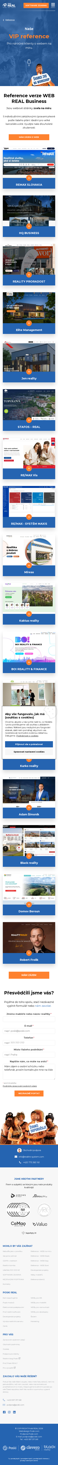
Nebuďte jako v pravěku (12, 1251)
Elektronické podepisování (13, 1307)
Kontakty (6, 1284)
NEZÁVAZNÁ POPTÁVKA (13, 1279)
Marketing (35, 1321)
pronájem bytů (26, 1458)
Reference (10, 20)
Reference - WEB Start (40, 1265)
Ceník (5, 1326)
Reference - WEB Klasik (40, 1256)
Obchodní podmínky (11, 1344)
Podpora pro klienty (11, 1354)
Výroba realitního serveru (13, 1321)
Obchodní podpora (32, 1150)
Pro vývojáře (8, 1368)
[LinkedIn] (14, 1412)
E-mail (28, 1026)
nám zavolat (43, 1005)
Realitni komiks (9, 1265)
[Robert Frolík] (29, 937)
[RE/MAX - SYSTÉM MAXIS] (29, 501)
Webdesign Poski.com (29, 1431)
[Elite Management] (29, 307)
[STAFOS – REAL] (29, 404)
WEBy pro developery (39, 1312)
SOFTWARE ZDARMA (12, 1275)
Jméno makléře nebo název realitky (28, 1014)
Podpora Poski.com (29, 1434)
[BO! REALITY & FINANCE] (29, 646)
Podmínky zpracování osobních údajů (20, 1086)
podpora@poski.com (15, 1405)
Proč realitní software (11, 1312)
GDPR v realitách (10, 1261)
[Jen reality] (29, 356)
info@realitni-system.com (31, 1157)
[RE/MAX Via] (29, 452)
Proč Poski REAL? (10, 1363)
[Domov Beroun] (29, 889)
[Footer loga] (9, 1448)
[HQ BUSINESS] (29, 210)
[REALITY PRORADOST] (29, 259)
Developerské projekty (40, 1270)
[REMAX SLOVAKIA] (29, 162)
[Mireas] (29, 549)
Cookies (6, 1349)
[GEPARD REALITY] (29, 695)
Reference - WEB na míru (41, 1251)
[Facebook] (4, 1412)
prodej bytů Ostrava (41, 1458)
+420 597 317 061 (14, 1400)
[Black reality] (29, 840)
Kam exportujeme (10, 1298)
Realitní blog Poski (10, 1358)
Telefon (28, 1037)
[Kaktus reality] (29, 598)
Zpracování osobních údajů (14, 1340)
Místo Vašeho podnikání (28, 1049)
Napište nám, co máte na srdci (28, 1061)
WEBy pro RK (36, 1298)
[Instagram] (9, 1412)
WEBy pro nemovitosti (40, 1307)
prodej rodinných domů (29, 1460)
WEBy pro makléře (38, 1302)
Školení (33, 1316)
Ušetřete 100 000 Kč (11, 1270)
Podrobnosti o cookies (27, 736)
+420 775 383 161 (31, 1162)
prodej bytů (15, 1458)
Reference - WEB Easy (40, 1261)
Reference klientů (38, 1279)
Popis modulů (8, 1302)
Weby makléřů (37, 1275)
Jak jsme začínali (10, 1256)
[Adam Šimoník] (29, 792)
